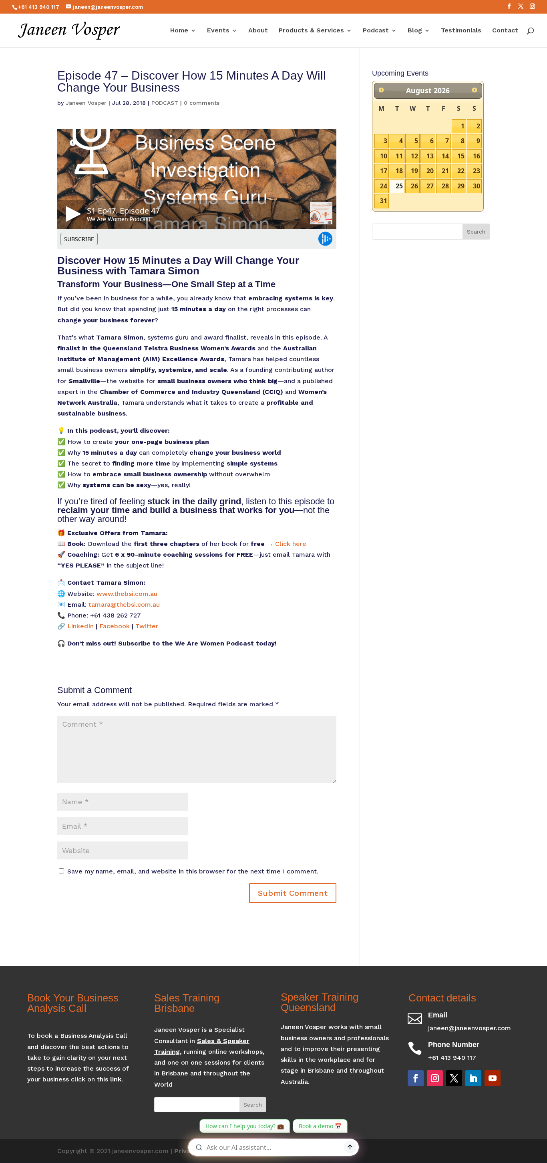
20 (430, 170)
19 (414, 170)
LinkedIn (80, 626)
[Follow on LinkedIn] (473, 1078)
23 (476, 170)
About (258, 31)
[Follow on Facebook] (416, 1078)
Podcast (376, 31)
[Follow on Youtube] (493, 1078)
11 (399, 156)
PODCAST (164, 103)
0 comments (201, 103)
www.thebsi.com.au (127, 593)
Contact (505, 31)
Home (179, 31)
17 (383, 170)
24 (383, 186)
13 (430, 156)
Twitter (146, 626)
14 (445, 156)
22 (461, 170)
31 (383, 200)
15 (461, 156)
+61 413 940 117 (38, 7)
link (115, 1079)
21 (445, 170)
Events (218, 31)
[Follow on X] (454, 1078)
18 (399, 170)
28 (445, 186)
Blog (415, 31)
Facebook (114, 626)
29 (461, 186)
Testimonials (461, 31)
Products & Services (311, 31)
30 (476, 186)
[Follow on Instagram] (435, 1078)
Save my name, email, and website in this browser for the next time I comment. (192, 871)
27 (430, 186)
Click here (290, 544)
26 (414, 186)
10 (383, 156)
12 (414, 156)
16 (476, 156)
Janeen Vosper (86, 103)
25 (399, 186)
